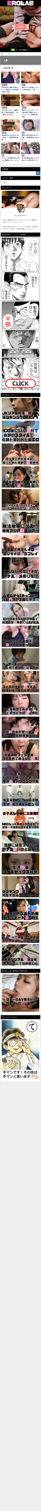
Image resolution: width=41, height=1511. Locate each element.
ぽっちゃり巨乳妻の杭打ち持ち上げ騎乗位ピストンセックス (10, 160)
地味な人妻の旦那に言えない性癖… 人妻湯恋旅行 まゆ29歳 (30, 137)
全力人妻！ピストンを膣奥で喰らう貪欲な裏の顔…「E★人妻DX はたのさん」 (10, 112)
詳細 (21, 27)
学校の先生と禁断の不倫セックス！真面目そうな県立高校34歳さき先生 (10, 89)
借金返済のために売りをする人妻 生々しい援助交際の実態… (10, 137)
